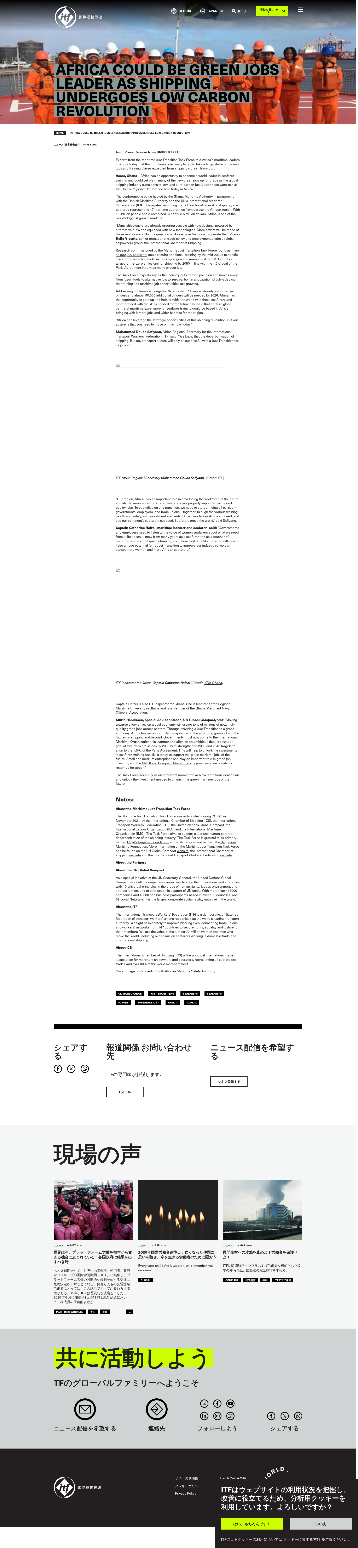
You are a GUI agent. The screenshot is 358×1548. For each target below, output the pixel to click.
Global (192, 1002)
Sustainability (148, 1002)
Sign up (85, 1411)
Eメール (125, 1091)
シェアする (71, 1051)
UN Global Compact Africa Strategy (168, 762)
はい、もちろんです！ (252, 1523)
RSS (230, 1416)
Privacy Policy (185, 1493)
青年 (92, 1311)
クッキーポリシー (188, 1485)
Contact (157, 1411)
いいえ (321, 1523)
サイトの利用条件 (233, 1477)
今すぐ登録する (229, 1081)
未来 (104, 1311)
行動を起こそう (268, 11)
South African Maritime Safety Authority (185, 970)
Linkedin (204, 1416)
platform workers (69, 1311)
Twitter (204, 1403)
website (183, 850)
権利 (264, 1280)
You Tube (230, 1403)
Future (123, 1002)
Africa (173, 1002)
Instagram (217, 1416)
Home (60, 132)
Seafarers (214, 993)
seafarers (190, 993)
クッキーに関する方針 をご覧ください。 (317, 1539)
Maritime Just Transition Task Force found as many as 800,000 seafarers (178, 252)
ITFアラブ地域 (283, 1280)
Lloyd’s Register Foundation (147, 841)
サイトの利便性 (186, 1477)
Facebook (217, 1403)
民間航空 (250, 1280)
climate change (130, 993)
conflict (231, 1280)
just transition (162, 993)
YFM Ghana (213, 682)
